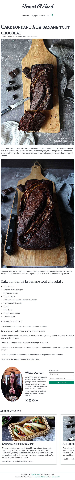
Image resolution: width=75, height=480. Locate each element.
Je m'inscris (62, 382)
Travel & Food (37, 6)
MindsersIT (56, 477)
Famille (42, 16)
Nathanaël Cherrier (41, 477)
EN (48, 16)
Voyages (34, 16)
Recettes (25, 16)
